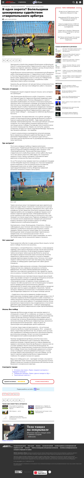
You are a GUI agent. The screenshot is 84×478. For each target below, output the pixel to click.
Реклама (38, 445)
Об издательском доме (20, 445)
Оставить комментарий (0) (42, 381)
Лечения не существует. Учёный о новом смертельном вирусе (71, 60)
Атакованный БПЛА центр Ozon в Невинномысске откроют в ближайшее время (68, 19)
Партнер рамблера (28, 471)
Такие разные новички (22, 375)
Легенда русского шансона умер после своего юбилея (70, 108)
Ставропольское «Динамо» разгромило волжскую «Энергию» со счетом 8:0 (18, 418)
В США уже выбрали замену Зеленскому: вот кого (69, 91)
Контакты (27, 447)
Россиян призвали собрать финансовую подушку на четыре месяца (70, 86)
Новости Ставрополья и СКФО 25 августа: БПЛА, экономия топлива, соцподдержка (68, 25)
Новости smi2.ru (7, 440)
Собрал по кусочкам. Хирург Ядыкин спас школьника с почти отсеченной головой (72, 72)
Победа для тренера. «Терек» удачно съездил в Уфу (31, 373)
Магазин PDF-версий (47, 445)
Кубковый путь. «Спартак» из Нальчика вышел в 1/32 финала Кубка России (43, 407)
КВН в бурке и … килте (15, 411)
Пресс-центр (31, 445)
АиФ (3, 56)
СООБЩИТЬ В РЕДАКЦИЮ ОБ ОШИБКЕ (23, 449)
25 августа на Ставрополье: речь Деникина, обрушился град (68, 12)
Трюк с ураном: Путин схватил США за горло (71, 102)
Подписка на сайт (18, 447)
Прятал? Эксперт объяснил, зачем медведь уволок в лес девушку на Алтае (71, 66)
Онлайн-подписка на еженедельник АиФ (65, 445)
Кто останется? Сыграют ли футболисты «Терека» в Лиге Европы (16, 407)
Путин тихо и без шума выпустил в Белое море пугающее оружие (71, 97)
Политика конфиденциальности (68, 447)
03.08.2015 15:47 (6, 6)
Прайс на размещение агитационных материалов (45, 447)
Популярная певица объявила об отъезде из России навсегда (70, 113)
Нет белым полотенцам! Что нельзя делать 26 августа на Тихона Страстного (68, 38)
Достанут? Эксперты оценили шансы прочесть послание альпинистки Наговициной (72, 50)
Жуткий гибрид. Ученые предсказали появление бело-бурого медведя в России (72, 77)
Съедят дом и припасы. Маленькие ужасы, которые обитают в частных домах (68, 32)
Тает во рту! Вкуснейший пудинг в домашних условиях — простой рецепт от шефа (71, 55)
